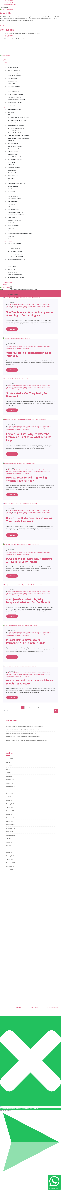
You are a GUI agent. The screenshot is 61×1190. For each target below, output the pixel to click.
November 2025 (10, 790)
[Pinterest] (3, 52)
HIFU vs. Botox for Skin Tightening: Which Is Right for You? (26, 479)
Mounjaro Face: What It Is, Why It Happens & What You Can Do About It (28, 601)
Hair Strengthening (13, 201)
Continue (12, 329)
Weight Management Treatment (16, 99)
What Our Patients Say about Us (16, 259)
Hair (4, 194)
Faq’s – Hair (11, 236)
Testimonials (11, 105)
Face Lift (13, 123)
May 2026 (8, 769)
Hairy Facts (11, 228)
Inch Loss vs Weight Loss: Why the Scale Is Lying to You (21, 733)
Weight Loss (11, 269)
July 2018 (8, 838)
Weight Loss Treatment (14, 70)
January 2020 (9, 807)
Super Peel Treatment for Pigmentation (18, 138)
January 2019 (9, 821)
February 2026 (10, 779)
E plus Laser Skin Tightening (18, 120)
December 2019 (10, 811)
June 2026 (9, 766)
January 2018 (9, 859)
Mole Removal (12, 173)
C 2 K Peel (11, 141)
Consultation (3, 26)
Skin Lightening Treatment (15, 146)
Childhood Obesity (13, 73)
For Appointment (7, 282)
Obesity (5, 62)
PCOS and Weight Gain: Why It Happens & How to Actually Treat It (29, 560)
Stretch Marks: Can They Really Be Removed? (26, 395)
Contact (5, 284)
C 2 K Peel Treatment (16, 254)
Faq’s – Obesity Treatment (15, 102)
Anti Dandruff (11, 204)
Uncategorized (18, 307)
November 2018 (10, 828)
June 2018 (9, 842)
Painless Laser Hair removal (20, 306)
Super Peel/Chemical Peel (15, 274)
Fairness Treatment (13, 143)
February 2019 (10, 817)
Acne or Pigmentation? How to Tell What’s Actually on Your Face (23, 729)
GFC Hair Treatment (13, 209)
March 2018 (9, 852)
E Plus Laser (11, 115)
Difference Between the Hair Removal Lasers (20, 233)
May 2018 (8, 845)
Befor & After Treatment (14, 243)
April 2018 (9, 849)
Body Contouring (12, 81)
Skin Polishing (11, 178)
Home (4, 59)
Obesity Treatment (16, 246)
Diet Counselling (12, 78)
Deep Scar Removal (13, 151)
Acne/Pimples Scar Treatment (16, 125)
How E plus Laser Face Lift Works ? (20, 117)
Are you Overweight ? (13, 67)
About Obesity (12, 65)
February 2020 (10, 804)
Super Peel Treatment (17, 256)
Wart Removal (12, 170)
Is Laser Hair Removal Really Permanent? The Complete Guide (25, 641)
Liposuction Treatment (14, 86)
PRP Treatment (12, 207)
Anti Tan (10, 181)
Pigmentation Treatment (14, 280)
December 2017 (10, 863)
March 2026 (9, 776)
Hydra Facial (11, 162)
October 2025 (9, 793)
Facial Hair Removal (13, 225)
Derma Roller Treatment (14, 157)
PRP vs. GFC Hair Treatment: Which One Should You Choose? (29, 682)
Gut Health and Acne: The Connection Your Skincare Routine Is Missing (24, 726)
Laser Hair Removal (13, 272)
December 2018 (10, 824)
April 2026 (9, 772)
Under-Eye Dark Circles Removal (16, 183)
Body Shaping (11, 83)
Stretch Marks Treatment (14, 109)
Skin (4, 107)
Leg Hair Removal (12, 223)
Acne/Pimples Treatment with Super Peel (17, 129)
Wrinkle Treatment (13, 186)
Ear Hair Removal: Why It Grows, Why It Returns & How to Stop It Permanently (26, 740)
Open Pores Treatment (14, 167)
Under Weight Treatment (14, 75)
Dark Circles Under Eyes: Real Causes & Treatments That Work (29, 520)
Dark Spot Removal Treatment (16, 189)
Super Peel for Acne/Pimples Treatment (18, 135)
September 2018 (10, 835)
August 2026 (9, 759)
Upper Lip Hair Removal (14, 217)
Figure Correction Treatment (15, 94)
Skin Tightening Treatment (15, 159)
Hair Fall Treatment (13, 196)
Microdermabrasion (13, 175)
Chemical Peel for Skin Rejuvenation (17, 133)
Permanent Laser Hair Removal (16, 214)
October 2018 (9, 831)
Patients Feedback (8, 241)
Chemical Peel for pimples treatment (41, 304)
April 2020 (9, 797)
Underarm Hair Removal (14, 220)
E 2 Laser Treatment (16, 251)
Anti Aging (11, 112)
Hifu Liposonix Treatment (14, 97)
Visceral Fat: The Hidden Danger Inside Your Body (28, 354)
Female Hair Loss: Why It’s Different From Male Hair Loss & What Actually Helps (28, 437)
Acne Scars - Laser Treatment (23, 304)
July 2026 (8, 762)
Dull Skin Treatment (13, 154)
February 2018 (10, 856)
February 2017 (10, 866)
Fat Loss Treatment (13, 91)
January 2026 (9, 783)
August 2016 (9, 870)
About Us (5, 61)
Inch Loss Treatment (13, 89)
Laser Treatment (15, 248)
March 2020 (9, 800)
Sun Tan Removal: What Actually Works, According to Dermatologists (30, 314)
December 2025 (10, 786)
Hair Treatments (12, 231)
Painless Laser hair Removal (15, 212)
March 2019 (9, 814)
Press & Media (12, 266)
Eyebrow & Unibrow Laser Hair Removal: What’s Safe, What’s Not (23, 736)
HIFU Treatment (12, 165)
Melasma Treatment (13, 149)
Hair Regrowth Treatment (14, 198)
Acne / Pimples (12, 304)
